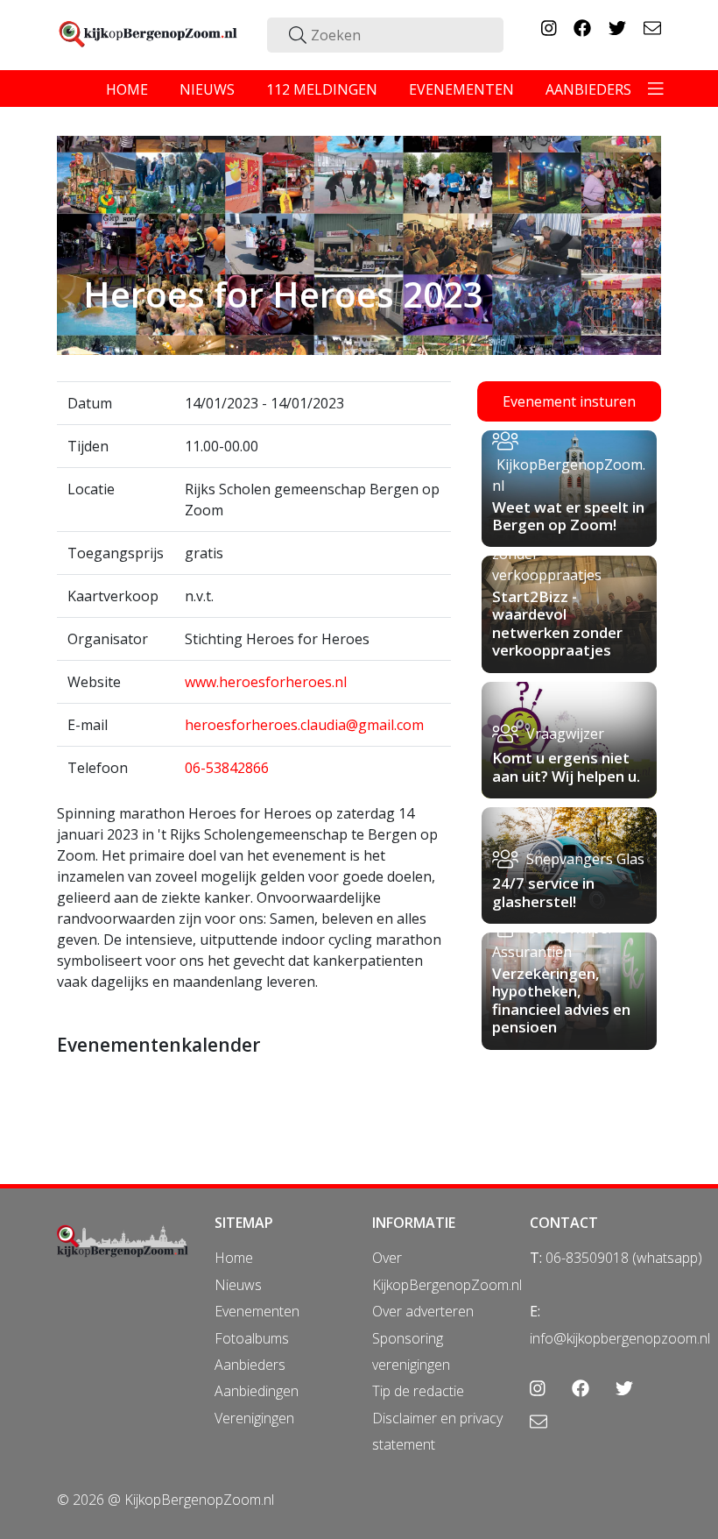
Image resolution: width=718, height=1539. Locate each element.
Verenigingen (254, 1418)
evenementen (461, 89)
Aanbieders (250, 1364)
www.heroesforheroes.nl (266, 681)
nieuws (207, 89)
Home (234, 1257)
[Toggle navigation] (656, 88)
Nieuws (238, 1284)
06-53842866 (227, 767)
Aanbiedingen (257, 1391)
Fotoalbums (252, 1338)
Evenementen (257, 1311)
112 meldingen (321, 89)
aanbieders (588, 89)
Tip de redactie (418, 1391)
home (127, 89)
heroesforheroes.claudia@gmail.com (304, 724)
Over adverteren (423, 1311)
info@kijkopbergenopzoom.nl (620, 1338)
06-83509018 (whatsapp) (624, 1257)
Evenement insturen (569, 401)
